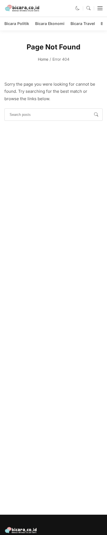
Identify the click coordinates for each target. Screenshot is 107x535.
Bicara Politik (16, 23)
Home (43, 59)
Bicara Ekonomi (49, 23)
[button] (77, 8)
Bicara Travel (83, 23)
